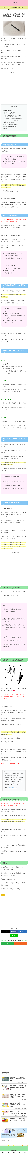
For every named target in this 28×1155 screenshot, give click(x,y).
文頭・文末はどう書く (10, 112)
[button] (25, 548)
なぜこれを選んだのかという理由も (13, 115)
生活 (4, 894)
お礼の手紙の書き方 (8, 110)
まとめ (5, 128)
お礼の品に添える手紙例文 (10, 122)
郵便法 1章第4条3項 (12, 788)
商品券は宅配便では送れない (10, 126)
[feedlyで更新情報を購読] (7, 943)
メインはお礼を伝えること (11, 113)
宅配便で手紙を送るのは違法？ (11, 124)
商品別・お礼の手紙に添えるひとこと (13, 116)
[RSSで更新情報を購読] (20, 943)
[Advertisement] (14, 88)
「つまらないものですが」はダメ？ (13, 120)
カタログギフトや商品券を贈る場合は (13, 118)
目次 (12, 106)
